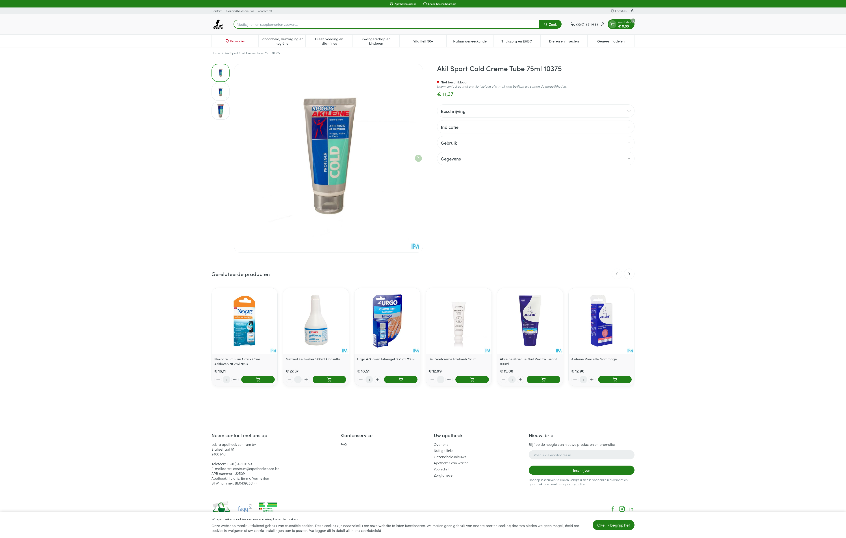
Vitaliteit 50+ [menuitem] (429, 42)
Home (216, 53)
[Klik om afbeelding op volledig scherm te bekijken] (328, 158)
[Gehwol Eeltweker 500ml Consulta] (316, 321)
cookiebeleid (371, 530)
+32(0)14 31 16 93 (239, 463)
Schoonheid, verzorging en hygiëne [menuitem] (283, 41)
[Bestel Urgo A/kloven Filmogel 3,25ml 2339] (400, 379)
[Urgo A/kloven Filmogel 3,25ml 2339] (387, 321)
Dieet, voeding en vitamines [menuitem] (333, 41)
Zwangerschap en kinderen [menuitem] (380, 41)
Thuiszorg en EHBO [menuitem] (520, 42)
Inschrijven (581, 470)
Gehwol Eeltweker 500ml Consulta (313, 358)
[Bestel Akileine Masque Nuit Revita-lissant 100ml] (543, 379)
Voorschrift (265, 11)
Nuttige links (443, 450)
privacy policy (574, 484)
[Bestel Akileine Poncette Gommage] (615, 379)
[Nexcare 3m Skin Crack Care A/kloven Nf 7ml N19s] (244, 321)
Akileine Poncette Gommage (594, 358)
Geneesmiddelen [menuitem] (615, 42)
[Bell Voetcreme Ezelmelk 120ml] (459, 321)
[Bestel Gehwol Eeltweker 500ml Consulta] (329, 379)
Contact (217, 11)
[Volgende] (418, 158)
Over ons (441, 444)
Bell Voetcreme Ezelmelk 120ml (453, 358)
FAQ (343, 444)
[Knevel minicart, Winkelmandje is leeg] (612, 24)
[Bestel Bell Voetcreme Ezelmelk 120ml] (472, 379)
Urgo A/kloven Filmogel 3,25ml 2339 (385, 358)
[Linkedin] (631, 509)
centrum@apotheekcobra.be (256, 468)
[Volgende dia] (629, 274)
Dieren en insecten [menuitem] (568, 42)
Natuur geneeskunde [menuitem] (473, 42)
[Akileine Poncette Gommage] (601, 321)
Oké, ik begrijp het (613, 525)
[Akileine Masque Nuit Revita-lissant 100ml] (530, 321)
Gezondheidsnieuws (240, 11)
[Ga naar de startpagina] (218, 24)
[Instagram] (622, 509)
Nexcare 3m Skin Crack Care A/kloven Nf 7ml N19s (237, 361)
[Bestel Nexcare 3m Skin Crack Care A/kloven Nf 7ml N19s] (258, 379)
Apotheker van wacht (451, 462)
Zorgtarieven (444, 475)
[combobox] (386, 24)
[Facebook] (612, 509)
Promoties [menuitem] (237, 41)
